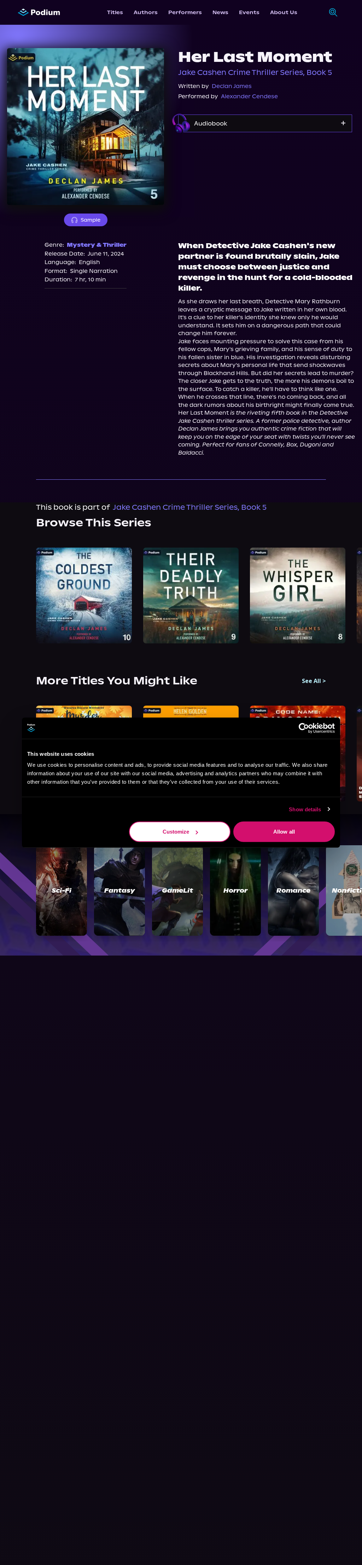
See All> (314, 681)
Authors (146, 12)
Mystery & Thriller (97, 244)
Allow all (284, 832)
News (220, 12)
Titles (115, 12)
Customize (176, 832)
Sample (90, 220)
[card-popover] (84, 595)
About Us (283, 12)
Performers (185, 12)
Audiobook (210, 123)
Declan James (232, 86)
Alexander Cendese (249, 96)
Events (249, 12)
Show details (305, 809)
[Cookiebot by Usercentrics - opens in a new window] (304, 728)
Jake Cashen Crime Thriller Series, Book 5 (255, 72)
